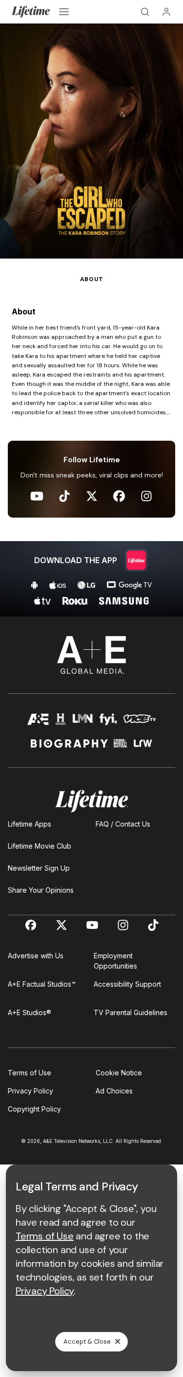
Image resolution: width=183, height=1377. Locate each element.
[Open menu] (64, 12)
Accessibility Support (127, 984)
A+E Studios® (29, 1012)
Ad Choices (114, 1091)
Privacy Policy (30, 1091)
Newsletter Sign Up (39, 868)
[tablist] (91, 271)
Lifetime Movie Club (39, 846)
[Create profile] (166, 12)
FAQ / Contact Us (123, 824)
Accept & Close (87, 1341)
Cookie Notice (119, 1072)
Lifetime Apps (29, 824)
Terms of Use (29, 1072)
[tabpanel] (91, 450)
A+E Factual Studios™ (42, 984)
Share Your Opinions (41, 890)
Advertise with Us (35, 955)
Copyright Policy (34, 1109)
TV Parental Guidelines (130, 1012)
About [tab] (91, 279)
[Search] (145, 12)
